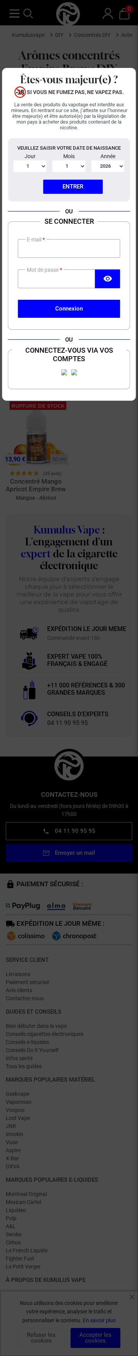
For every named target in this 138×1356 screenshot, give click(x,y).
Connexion (69, 308)
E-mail (35, 239)
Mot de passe (43, 270)
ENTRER (72, 186)
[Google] (74, 372)
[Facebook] (64, 372)
